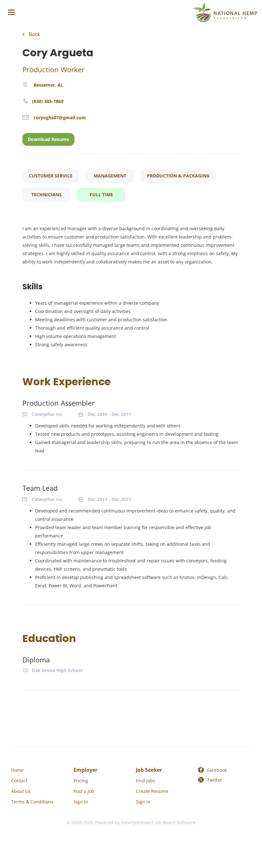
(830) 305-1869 (48, 101)
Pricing (80, 781)
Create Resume (152, 791)
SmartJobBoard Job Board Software (158, 822)
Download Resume (48, 139)
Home (17, 770)
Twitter (214, 780)
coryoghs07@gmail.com (60, 117)
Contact (19, 781)
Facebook (217, 770)
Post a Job (83, 791)
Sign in (80, 802)
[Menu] (11, 12)
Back (33, 34)
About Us (21, 791)
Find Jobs (145, 781)
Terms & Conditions (32, 802)
